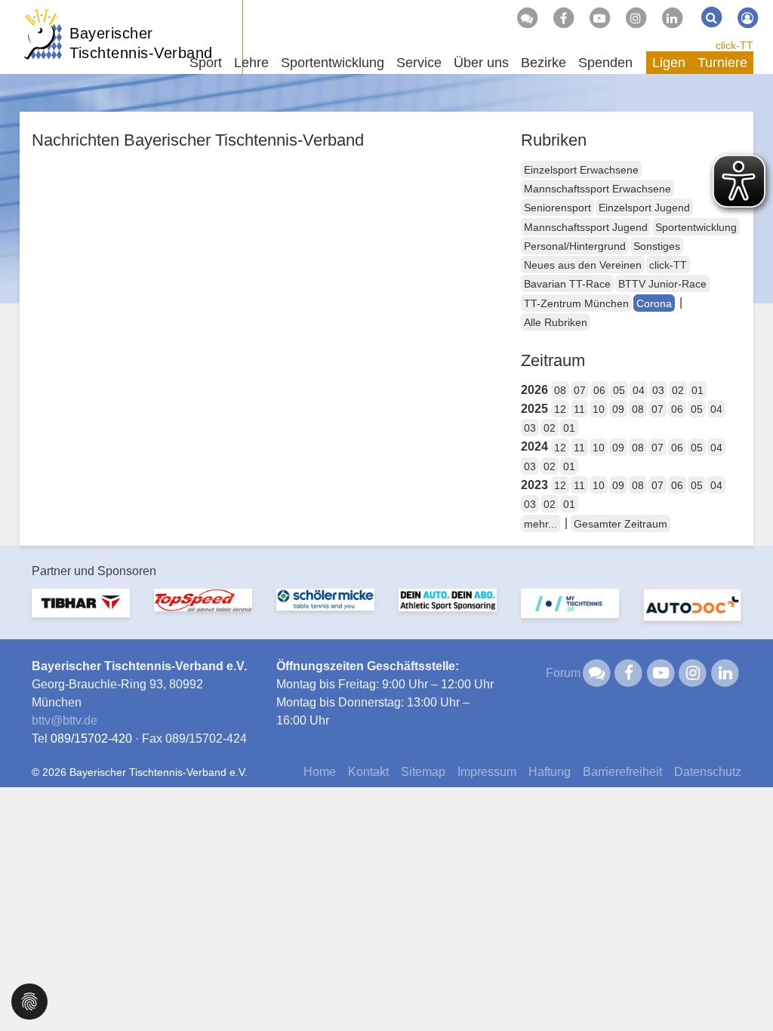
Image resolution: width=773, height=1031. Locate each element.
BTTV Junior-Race (662, 284)
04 (639, 390)
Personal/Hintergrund (575, 246)
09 (618, 409)
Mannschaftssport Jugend (586, 227)
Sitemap (423, 771)
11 (579, 409)
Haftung (549, 771)
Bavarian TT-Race (567, 284)
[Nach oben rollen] (743, 989)
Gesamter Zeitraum (620, 524)
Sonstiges (656, 246)
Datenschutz (707, 771)
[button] (29, 1000)
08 (560, 390)
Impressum (486, 771)
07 (580, 390)
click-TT (734, 45)
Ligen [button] (668, 62)
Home (319, 771)
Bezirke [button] (543, 62)
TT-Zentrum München (576, 303)
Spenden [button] (605, 62)
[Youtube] (599, 18)
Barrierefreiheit (622, 771)
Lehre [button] (251, 62)
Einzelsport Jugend (644, 208)
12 (560, 409)
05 (619, 390)
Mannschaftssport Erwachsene (597, 189)
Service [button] (419, 62)
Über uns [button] (481, 62)
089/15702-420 (91, 738)
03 (658, 390)
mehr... (540, 524)
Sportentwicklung (696, 227)
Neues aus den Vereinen (583, 265)
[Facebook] (563, 18)
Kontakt (368, 771)
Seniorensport (557, 208)
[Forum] (527, 18)
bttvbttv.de (64, 720)
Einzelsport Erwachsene (581, 170)
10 (599, 409)
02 (678, 390)
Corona (654, 303)
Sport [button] (205, 62)
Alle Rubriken (555, 322)
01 (697, 390)
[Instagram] (635, 18)
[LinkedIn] (672, 18)
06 (599, 390)
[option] (81, 612)
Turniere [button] (722, 62)
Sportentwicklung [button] (332, 62)
